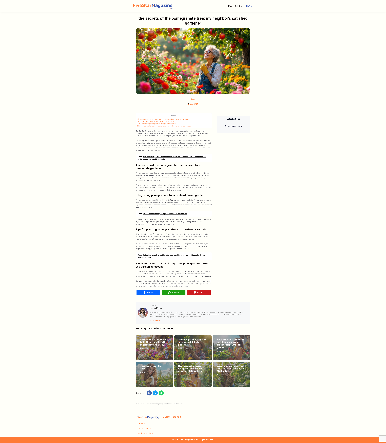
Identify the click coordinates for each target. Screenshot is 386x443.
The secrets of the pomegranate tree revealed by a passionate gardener (163, 119)
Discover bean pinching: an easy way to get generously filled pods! (230, 368)
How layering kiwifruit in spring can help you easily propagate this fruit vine (190, 368)
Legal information (145, 433)
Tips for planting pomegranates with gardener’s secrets (157, 124)
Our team (141, 423)
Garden (239, 6)
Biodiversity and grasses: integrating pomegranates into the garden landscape (165, 126)
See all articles (155, 321)
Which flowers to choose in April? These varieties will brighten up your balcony (153, 342)
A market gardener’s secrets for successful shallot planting (192, 342)
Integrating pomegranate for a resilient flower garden (156, 121)
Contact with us (144, 428)
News (229, 6)
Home (249, 6)
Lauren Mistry (156, 308)
